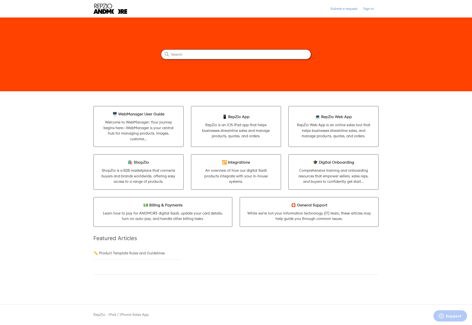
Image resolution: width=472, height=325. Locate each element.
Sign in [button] (368, 8)
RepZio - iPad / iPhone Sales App (121, 314)
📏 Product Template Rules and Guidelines (129, 253)
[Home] (110, 9)
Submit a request (344, 8)
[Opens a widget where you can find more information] (450, 316)
